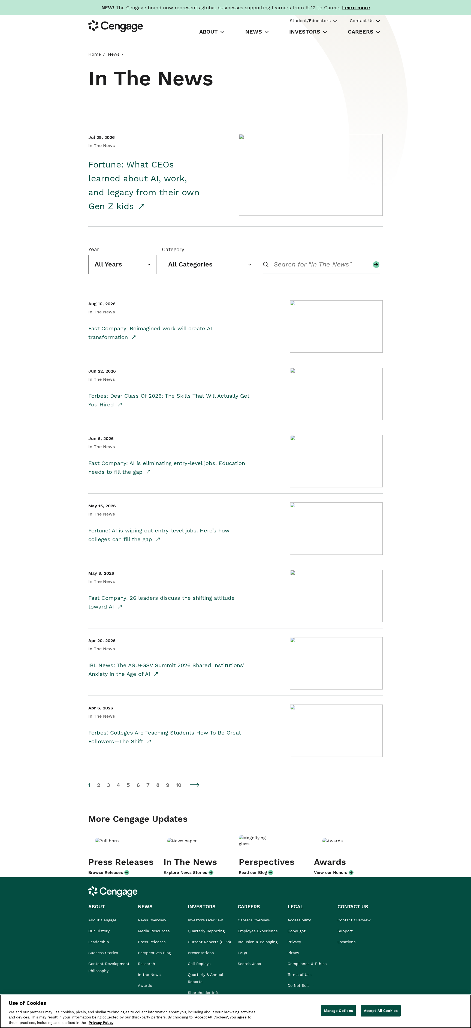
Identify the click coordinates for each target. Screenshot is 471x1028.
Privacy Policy (101, 1022)
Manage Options (338, 1011)
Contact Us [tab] (361, 20)
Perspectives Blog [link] (154, 953)
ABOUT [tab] (208, 31)
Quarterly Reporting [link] (206, 931)
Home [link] (94, 54)
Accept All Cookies (381, 1011)
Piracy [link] (293, 953)
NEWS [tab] (253, 31)
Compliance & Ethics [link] (307, 963)
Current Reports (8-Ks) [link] (209, 942)
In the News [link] (149, 974)
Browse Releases (105, 872)
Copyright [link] (297, 931)
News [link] (113, 54)
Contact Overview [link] (354, 920)
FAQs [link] (242, 953)
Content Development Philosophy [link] (108, 967)
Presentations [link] (201, 953)
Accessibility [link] (299, 920)
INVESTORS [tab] (304, 31)
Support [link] (345, 931)
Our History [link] (99, 931)
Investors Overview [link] (205, 920)
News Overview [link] (152, 920)
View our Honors (330, 872)
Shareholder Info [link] (203, 992)
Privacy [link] (294, 942)
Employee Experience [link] (258, 931)
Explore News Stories (185, 872)
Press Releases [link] (151, 942)
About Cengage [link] (102, 920)
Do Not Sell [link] (299, 985)
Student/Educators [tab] (310, 20)
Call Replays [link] (199, 963)
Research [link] (146, 963)
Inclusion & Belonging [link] (257, 942)
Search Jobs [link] (249, 963)
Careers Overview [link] (254, 920)
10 (179, 785)
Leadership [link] (98, 942)
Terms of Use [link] (300, 974)
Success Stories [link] (103, 953)
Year (93, 249)
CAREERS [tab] (360, 31)
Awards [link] (145, 985)
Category (173, 249)
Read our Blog (253, 872)
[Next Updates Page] (195, 784)
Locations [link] (346, 942)
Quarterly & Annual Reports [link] (205, 978)
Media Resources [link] (154, 931)
